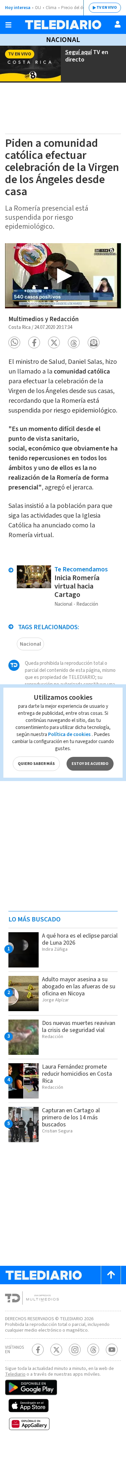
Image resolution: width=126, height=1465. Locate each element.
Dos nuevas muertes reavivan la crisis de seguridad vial (78, 1026)
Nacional (63, 39)
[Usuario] (117, 24)
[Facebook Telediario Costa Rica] (38, 1349)
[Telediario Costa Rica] (63, 24)
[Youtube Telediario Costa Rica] (112, 1349)
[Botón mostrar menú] (8, 24)
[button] (14, 342)
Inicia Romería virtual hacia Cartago (76, 586)
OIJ (38, 8)
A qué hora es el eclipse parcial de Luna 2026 (80, 939)
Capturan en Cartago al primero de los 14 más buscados (71, 1117)
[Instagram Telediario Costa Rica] (75, 1349)
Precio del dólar (75, 8)
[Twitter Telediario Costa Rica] (56, 1349)
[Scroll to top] (111, 1275)
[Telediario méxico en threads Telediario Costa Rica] (93, 1349)
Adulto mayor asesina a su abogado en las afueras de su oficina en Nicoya (78, 986)
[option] (63, 275)
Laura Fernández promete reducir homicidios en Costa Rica (77, 1074)
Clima (51, 8)
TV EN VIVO (106, 7)
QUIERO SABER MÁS (36, 764)
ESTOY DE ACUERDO (90, 764)
